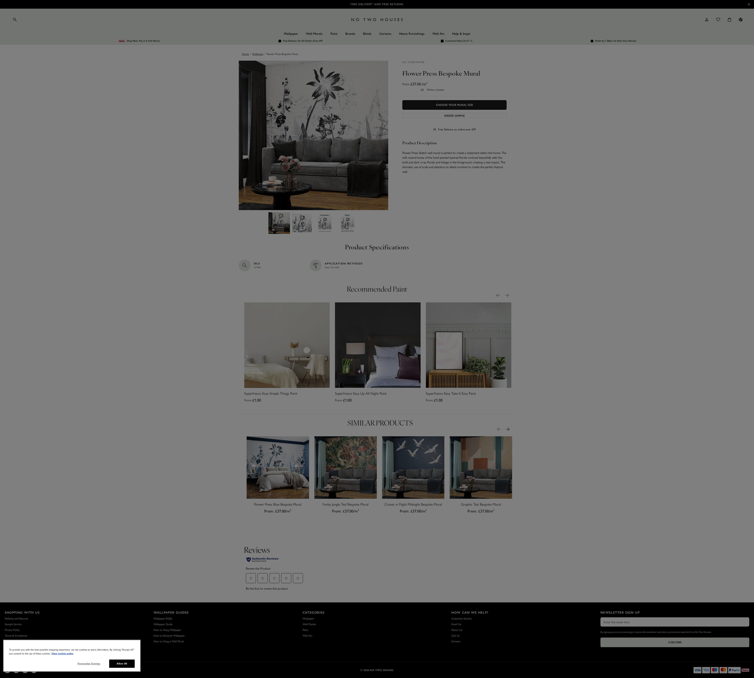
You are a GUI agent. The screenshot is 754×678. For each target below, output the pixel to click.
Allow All (122, 663)
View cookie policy (62, 653)
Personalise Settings (89, 663)
